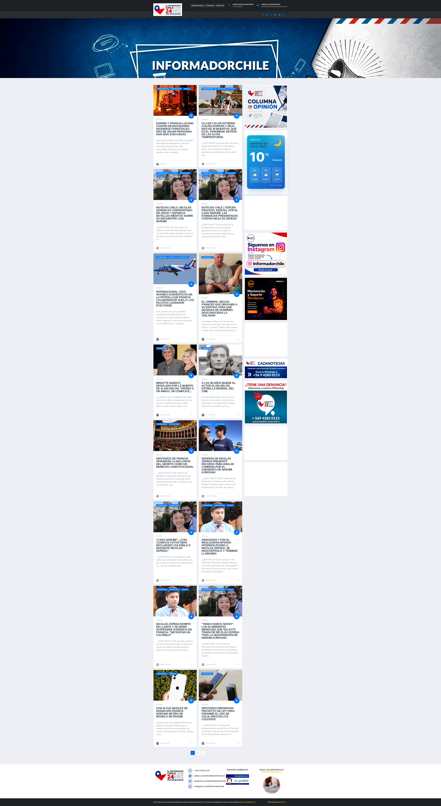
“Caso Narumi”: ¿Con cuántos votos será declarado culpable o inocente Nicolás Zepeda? (173, 545)
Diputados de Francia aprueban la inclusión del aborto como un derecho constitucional (175, 462)
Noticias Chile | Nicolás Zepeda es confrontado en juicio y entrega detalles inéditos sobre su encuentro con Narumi (174, 214)
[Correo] (279, 14)
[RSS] (283, 14)
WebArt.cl (282, 802)
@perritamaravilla (271, 772)
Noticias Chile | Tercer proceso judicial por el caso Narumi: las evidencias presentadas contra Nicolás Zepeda (220, 213)
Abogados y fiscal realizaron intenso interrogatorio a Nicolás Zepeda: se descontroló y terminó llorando (219, 546)
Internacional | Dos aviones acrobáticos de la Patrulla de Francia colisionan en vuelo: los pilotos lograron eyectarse (175, 298)
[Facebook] (262, 14)
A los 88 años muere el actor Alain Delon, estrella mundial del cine (219, 387)
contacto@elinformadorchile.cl (274, 6)
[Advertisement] (266, 213)
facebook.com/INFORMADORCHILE (211, 781)
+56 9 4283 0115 (202, 770)
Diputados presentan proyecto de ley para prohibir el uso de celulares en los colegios (218, 714)
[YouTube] (275, 14)
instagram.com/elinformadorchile (209, 786)
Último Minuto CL (249, 802)
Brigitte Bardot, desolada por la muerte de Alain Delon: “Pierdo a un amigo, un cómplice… (175, 387)
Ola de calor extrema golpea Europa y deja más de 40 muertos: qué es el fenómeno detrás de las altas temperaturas (219, 130)
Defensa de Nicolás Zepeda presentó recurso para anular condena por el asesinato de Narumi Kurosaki (218, 465)
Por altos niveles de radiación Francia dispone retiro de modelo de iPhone (172, 712)
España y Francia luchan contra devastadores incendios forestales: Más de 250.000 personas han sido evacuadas (174, 129)
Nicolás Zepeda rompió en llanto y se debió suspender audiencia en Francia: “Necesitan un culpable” (174, 629)
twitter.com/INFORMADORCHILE (209, 776)
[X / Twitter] (267, 14)
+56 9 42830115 (238, 6)
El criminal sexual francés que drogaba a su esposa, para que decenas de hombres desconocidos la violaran (219, 308)
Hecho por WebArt (276, 185)
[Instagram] (271, 14)
